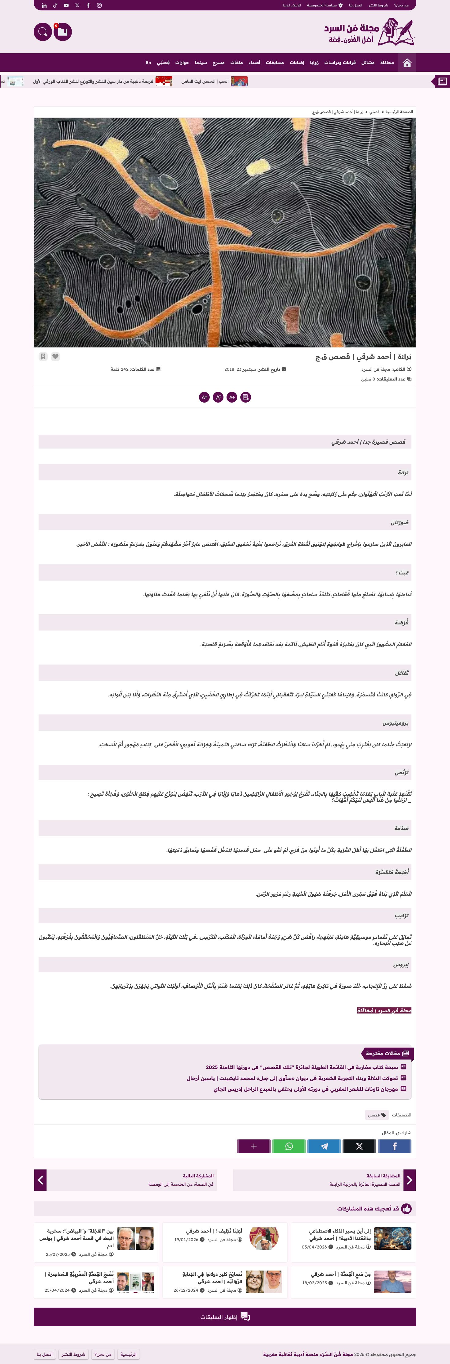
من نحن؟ (401, 5)
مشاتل (368, 62)
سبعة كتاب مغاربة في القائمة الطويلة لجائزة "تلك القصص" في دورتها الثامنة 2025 (302, 1067)
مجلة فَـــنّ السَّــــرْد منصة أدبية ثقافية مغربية (308, 1354)
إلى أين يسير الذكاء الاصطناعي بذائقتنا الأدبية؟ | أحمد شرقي (340, 1234)
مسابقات (275, 62)
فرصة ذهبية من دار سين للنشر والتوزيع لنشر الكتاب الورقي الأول (148, 81)
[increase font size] (204, 397)
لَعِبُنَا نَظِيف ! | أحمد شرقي (214, 1231)
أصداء (254, 62)
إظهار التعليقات (219, 1316)
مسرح (219, 62)
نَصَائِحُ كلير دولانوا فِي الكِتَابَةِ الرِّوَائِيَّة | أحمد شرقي (212, 1277)
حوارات (182, 62)
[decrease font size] (232, 397)
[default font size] (218, 397)
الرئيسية (129, 1354)
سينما (201, 62)
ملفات (237, 62)
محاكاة (387, 62)
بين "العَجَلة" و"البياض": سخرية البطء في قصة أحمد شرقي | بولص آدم (76, 1238)
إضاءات (297, 62)
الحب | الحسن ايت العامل (259, 81)
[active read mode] (245, 397)
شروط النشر (378, 5)
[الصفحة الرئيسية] (407, 62)
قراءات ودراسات (340, 62)
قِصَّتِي (163, 62)
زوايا (314, 62)
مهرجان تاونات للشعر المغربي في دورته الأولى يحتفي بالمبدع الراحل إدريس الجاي (306, 1089)
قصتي (374, 111)
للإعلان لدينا (292, 5)
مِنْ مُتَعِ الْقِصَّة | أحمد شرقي (341, 1274)
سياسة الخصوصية (322, 5)
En (148, 62)
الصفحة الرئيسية (399, 111)
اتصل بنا (355, 5)
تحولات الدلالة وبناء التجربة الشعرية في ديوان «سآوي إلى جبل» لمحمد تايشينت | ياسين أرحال (292, 1078)
